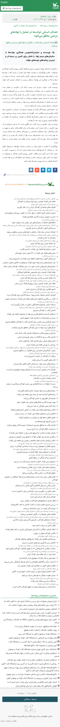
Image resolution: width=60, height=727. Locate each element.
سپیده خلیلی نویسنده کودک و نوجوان (43, 325)
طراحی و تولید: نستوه (8, 720)
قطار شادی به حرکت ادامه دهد (44, 525)
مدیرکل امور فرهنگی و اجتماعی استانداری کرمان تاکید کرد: (36, 269)
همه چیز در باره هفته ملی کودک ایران (41, 554)
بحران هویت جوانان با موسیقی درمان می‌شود (39, 575)
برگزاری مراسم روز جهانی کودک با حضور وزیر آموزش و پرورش (32, 436)
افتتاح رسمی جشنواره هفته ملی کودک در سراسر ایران (35, 413)
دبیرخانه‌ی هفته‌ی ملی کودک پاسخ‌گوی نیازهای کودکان (35, 539)
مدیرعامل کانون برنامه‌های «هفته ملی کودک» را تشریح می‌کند (32, 258)
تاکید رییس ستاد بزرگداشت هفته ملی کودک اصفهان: (37, 281)
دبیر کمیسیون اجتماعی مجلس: (45, 381)
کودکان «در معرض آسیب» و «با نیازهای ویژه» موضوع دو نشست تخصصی (32, 371)
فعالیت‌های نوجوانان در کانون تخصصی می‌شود (38, 514)
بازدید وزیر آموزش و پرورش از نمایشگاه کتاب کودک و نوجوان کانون (31, 678)
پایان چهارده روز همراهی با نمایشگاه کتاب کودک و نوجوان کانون (33, 637)
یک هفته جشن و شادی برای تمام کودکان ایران (38, 277)
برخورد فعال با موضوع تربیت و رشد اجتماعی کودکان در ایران (33, 446)
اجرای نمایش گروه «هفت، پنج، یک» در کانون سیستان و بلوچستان (30, 212)
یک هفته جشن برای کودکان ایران (43, 243)
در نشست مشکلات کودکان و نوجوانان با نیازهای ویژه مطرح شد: (34, 449)
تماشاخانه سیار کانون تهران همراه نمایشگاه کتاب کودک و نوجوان (32, 649)
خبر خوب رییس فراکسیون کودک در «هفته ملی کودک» (37, 546)
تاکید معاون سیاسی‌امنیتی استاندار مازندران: (40, 246)
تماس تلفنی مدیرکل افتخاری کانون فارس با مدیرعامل (35, 485)
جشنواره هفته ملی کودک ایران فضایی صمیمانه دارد (36, 467)
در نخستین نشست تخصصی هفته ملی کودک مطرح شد (37, 443)
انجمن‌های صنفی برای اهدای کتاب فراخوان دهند (37, 340)
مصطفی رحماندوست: (48, 220)
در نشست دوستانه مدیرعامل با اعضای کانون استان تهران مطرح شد (33, 511)
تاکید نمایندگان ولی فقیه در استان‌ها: (43, 488)
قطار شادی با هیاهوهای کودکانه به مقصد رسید (38, 500)
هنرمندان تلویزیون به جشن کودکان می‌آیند (39, 398)
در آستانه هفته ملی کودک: (46, 302)
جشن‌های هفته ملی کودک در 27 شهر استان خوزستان (35, 253)
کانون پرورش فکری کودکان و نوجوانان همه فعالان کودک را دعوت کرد (32, 235)
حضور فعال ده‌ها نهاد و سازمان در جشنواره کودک (37, 417)
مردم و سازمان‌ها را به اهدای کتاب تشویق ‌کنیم (38, 317)
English (4, 2)
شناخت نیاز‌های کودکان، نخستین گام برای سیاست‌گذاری (34, 519)
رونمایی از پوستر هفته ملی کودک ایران (41, 344)
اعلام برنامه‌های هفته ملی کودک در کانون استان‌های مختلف (33, 409)
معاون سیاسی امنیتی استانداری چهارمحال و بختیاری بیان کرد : (34, 199)
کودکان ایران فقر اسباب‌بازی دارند (43, 496)
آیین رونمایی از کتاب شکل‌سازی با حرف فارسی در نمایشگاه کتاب (32, 641)
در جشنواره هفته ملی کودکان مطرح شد (42, 455)
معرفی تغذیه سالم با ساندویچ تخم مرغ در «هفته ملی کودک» (32, 432)
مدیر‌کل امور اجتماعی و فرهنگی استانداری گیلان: (39, 292)
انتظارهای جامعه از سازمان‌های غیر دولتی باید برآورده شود (34, 222)
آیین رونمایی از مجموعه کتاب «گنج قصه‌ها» (40, 645)
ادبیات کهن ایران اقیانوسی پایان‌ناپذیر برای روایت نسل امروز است (32, 682)
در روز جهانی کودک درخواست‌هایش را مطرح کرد (39, 483)
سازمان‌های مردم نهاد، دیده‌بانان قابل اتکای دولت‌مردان (35, 363)
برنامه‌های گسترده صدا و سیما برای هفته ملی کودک (36, 394)
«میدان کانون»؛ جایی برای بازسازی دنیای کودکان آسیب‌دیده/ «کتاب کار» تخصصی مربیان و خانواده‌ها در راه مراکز (30, 614)
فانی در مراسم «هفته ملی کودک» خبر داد (41, 470)
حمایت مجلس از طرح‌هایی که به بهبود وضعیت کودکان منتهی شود (31, 548)
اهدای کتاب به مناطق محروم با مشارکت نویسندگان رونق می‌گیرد (31, 425)
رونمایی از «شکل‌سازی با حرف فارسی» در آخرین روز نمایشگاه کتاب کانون (29, 663)
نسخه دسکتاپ (30, 699)
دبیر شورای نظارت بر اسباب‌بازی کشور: (43, 494)
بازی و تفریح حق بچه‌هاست (45, 421)
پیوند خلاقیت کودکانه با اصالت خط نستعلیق (40, 630)
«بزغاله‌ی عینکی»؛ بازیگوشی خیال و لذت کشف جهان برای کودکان (32, 659)
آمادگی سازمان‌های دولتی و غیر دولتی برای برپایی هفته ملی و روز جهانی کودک (29, 225)
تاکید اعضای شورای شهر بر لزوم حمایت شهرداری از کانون (34, 571)
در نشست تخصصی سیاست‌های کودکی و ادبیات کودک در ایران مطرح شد (31, 517)
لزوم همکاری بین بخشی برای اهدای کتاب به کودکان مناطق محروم (30, 321)
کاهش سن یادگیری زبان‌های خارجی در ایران (39, 542)
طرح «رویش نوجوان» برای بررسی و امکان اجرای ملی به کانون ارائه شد (30, 601)
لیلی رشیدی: (51, 523)
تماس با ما (31, 693)
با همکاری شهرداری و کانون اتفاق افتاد (43, 375)
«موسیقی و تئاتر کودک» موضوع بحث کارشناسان (37, 558)
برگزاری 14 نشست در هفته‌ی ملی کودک (42, 367)
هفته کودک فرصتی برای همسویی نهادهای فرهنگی (36, 272)
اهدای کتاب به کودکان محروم (44, 310)
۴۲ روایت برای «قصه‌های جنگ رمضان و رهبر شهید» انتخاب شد (32, 605)
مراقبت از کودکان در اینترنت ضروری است (40, 356)
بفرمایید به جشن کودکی (47, 237)
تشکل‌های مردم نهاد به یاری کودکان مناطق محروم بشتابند (34, 327)
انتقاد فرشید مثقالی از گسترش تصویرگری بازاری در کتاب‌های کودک (30, 529)
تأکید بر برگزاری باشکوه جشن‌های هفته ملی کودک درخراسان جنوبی (30, 298)
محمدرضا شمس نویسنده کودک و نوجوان (42, 464)
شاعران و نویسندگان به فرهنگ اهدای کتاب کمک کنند (35, 333)
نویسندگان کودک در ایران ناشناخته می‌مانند (39, 508)
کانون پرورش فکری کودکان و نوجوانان (40, 6)
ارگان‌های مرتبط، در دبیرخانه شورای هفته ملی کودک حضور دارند (34, 275)
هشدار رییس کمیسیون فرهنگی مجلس (42, 353)
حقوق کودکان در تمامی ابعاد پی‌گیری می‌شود (39, 472)
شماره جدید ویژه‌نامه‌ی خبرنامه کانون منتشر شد (39, 551)
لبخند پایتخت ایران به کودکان (45, 378)
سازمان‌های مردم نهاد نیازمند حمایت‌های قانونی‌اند (37, 390)
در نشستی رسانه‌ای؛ (49, 256)
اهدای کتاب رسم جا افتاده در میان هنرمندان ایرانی (36, 337)
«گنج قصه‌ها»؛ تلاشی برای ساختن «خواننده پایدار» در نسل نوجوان (31, 674)
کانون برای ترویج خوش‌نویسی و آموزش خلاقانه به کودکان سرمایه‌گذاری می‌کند (31, 621)
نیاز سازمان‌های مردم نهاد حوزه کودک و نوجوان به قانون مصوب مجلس (29, 262)
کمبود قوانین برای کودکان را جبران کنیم (41, 289)
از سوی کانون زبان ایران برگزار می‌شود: (42, 578)
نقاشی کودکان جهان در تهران (45, 533)
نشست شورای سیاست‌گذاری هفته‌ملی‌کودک (39, 216)
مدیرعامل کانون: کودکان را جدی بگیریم (41, 228)
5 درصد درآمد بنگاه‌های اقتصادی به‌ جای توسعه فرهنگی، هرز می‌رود (30, 561)
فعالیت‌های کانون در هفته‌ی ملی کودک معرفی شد (37, 565)
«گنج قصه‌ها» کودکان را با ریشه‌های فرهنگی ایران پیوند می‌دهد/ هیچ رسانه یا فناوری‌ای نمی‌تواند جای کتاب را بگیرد (31, 669)
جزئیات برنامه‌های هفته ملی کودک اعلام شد (40, 241)
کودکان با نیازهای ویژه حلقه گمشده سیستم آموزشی (36, 452)
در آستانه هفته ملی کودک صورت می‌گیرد (42, 210)
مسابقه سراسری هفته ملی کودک (43, 581)
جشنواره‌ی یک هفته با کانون (25, 25)
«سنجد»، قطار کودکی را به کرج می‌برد (41, 429)
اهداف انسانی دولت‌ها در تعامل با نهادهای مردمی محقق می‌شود (34, 34)
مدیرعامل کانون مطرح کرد (47, 536)
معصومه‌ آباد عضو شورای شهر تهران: (43, 204)
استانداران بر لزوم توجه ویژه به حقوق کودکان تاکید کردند (34, 586)
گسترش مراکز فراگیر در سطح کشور (42, 457)
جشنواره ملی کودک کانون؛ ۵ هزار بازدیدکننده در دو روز (35, 461)
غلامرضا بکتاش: (50, 330)
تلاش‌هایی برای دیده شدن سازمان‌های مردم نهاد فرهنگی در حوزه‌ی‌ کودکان (31, 478)
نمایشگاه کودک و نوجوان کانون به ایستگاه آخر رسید (37, 634)
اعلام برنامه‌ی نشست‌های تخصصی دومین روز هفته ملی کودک (32, 440)
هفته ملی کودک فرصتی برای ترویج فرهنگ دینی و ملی (35, 283)
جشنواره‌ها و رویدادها (13, 8)
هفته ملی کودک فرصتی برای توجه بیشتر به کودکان (37, 201)
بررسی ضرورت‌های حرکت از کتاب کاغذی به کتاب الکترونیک (33, 504)
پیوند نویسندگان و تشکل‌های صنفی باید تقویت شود (36, 402)
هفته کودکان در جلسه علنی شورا (44, 569)
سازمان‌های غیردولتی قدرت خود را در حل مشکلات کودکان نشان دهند (29, 266)
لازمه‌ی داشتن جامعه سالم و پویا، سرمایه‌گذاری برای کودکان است (31, 295)
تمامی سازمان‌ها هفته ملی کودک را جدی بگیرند (38, 249)
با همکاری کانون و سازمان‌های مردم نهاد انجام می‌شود (37, 307)
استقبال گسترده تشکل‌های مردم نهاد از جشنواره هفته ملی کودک (31, 314)
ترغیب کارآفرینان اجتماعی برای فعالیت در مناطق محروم (34, 350)
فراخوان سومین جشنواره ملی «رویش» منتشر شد (38, 609)
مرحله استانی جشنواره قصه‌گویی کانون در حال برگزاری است (33, 304)
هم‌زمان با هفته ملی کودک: (46, 584)
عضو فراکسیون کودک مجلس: (45, 286)
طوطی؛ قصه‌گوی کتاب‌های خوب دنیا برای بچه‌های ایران (36, 685)
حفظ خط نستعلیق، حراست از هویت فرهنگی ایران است (35, 626)
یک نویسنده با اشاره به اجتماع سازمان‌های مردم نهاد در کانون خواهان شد (31, 348)
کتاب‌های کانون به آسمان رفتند (44, 360)
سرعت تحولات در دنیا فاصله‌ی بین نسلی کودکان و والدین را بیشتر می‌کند (32, 385)
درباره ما (21, 693)
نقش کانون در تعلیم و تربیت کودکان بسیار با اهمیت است (34, 491)
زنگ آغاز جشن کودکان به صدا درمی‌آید (41, 406)
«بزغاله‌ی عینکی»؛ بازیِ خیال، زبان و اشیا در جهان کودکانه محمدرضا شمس (32, 655)
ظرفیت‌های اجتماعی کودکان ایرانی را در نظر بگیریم (36, 207)
